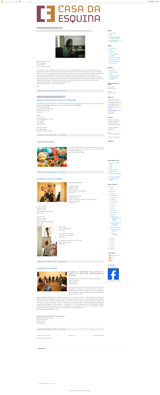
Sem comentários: (62, 90)
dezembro (113, 195)
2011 (110, 242)
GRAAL (111, 74)
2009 (110, 246)
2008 (110, 248)
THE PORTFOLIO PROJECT (113, 78)
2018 (110, 187)
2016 (110, 189)
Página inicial (72, 335)
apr (112, 260)
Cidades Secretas (113, 170)
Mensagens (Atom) (47, 338)
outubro (113, 199)
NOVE (110, 166)
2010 (110, 244)
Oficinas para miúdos (114, 59)
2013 (110, 238)
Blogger (89, 390)
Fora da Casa (112, 63)
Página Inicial (112, 48)
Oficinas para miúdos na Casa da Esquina (115, 41)
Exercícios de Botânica (115, 177)
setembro (113, 201)
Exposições (112, 56)
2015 (110, 191)
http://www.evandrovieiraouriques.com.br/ (48, 309)
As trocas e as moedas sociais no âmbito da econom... (116, 218)
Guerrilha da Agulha (45, 142)
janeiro (113, 214)
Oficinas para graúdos (114, 57)
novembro (113, 197)
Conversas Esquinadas (47, 268)
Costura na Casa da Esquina (49, 179)
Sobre (110, 35)
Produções (112, 52)
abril (112, 208)
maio (112, 206)
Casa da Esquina (113, 72)
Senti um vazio (113, 171)
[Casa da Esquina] (113, 279)
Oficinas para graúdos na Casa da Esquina (114, 37)
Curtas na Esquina (114, 54)
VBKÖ (110, 168)
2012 (110, 240)
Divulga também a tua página (114, 280)
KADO (112, 258)
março (112, 210)
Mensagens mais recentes (43, 335)
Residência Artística (114, 61)
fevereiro (113, 212)
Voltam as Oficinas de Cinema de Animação (56, 100)
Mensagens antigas (98, 335)
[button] (70, 86)
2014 (110, 193)
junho (112, 204)
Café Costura (112, 70)
